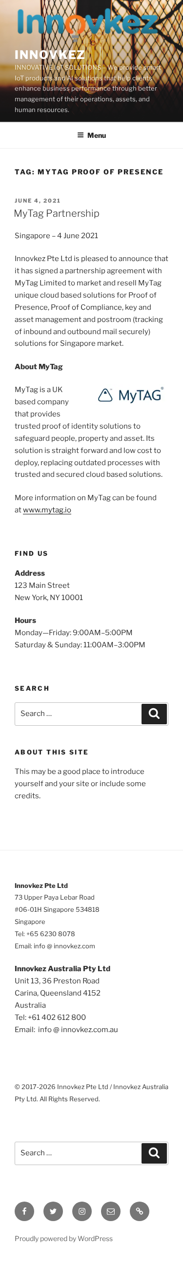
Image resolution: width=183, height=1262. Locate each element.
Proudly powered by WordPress (64, 1238)
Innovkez (50, 55)
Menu (96, 135)
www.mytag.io (47, 510)
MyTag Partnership (57, 213)
